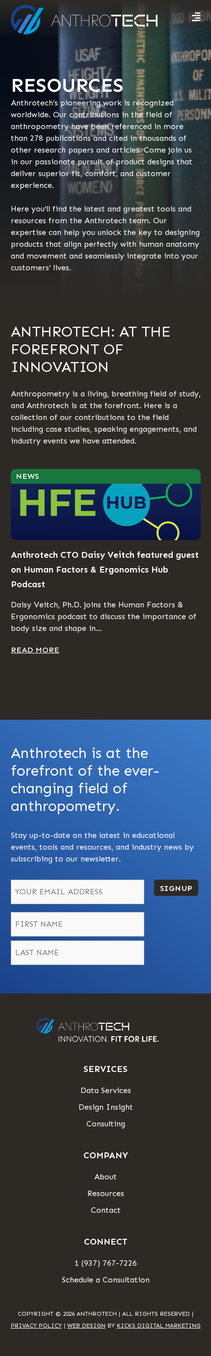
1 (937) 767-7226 (106, 1263)
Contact (106, 1210)
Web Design (86, 1325)
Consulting (105, 1123)
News (27, 476)
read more (35, 649)
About (105, 1176)
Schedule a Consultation (106, 1279)
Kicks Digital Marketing (159, 1325)
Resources (105, 1193)
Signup (176, 888)
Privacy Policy (36, 1325)
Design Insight (106, 1107)
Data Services (105, 1090)
